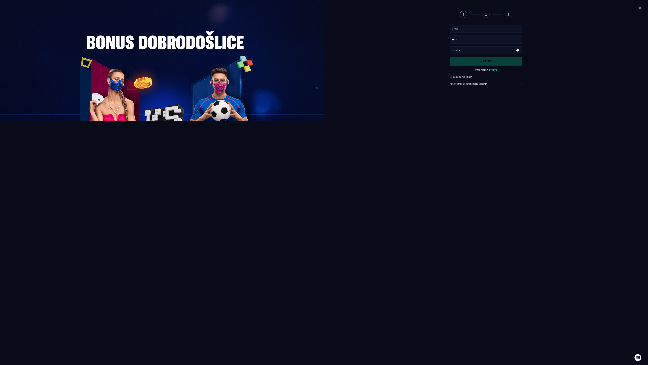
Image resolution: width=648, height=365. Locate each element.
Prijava (493, 69)
